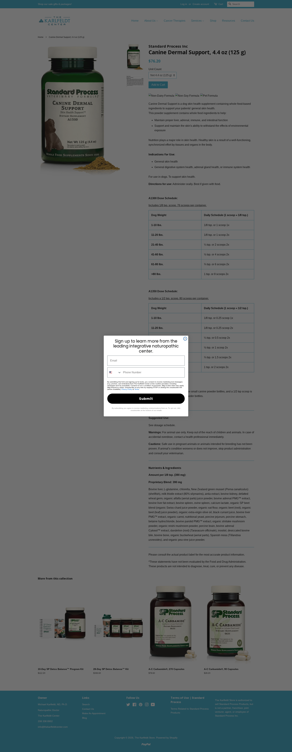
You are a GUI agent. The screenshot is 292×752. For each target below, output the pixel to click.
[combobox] (114, 372)
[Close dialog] (185, 338)
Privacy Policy (126, 389)
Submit (146, 398)
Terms (136, 389)
